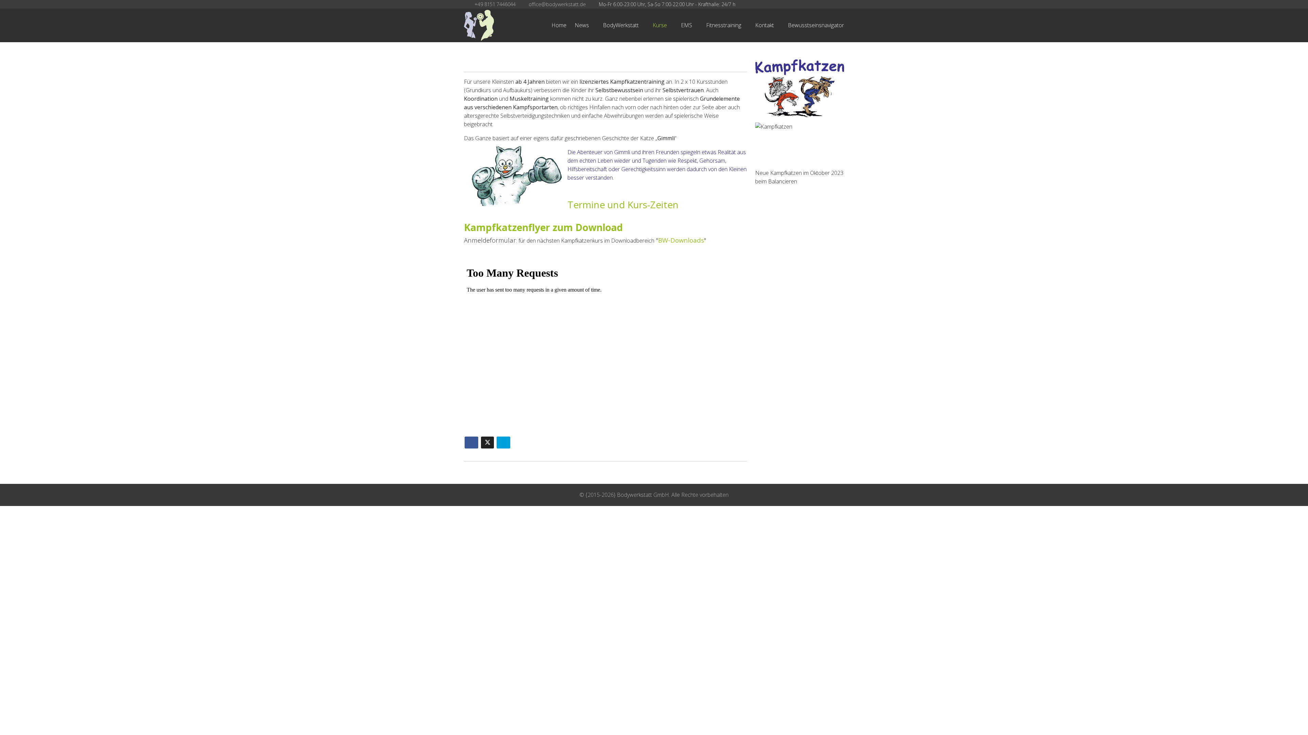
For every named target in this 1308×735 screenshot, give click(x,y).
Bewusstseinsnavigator (816, 25)
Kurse (660, 25)
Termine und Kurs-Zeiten (623, 204)
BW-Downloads (681, 240)
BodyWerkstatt (621, 25)
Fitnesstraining (723, 25)
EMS (686, 25)
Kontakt (764, 25)
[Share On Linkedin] (503, 442)
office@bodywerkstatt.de (557, 4)
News (582, 25)
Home (558, 25)
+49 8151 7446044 (495, 4)
